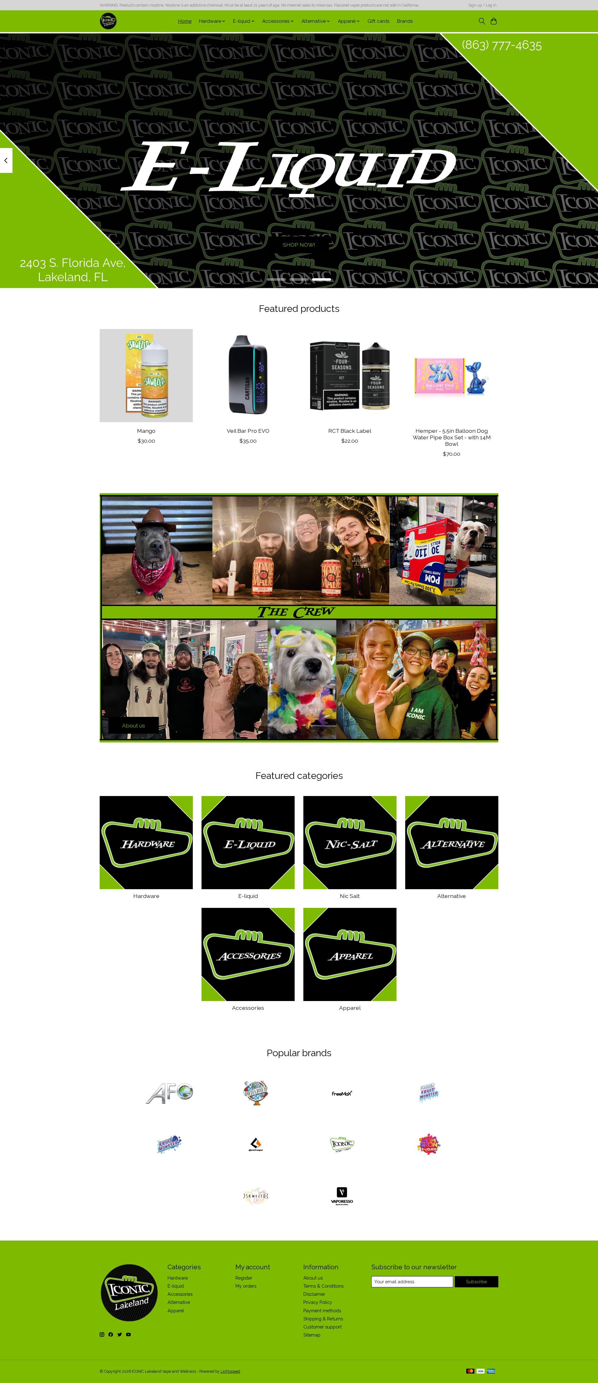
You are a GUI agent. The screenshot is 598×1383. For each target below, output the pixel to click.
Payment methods (322, 1310)
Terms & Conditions (323, 1286)
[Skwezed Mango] (146, 375)
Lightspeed (230, 1371)
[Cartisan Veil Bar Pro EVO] (248, 375)
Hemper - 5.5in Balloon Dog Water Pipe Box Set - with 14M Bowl (452, 437)
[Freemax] (342, 1093)
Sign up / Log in (482, 5)
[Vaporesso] (342, 1196)
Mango (146, 430)
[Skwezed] (256, 1196)
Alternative (451, 896)
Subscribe (476, 1281)
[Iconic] (342, 1145)
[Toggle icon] (481, 21)
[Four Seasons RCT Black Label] (349, 375)
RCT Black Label (349, 430)
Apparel (350, 1007)
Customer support (322, 1326)
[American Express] (491, 1372)
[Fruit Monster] (169, 1145)
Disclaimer (314, 1294)
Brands (405, 21)
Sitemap (311, 1335)
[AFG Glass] (169, 1093)
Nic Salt (350, 896)
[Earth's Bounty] (256, 1093)
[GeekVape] (256, 1145)
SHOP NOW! (299, 244)
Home (185, 21)
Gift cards (379, 21)
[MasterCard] (470, 1372)
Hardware (146, 896)
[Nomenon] (428, 1145)
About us (313, 1277)
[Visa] (481, 1372)
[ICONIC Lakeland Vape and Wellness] (108, 21)
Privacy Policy (317, 1302)
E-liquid (248, 896)
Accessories (248, 1007)
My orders (245, 1286)
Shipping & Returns (323, 1318)
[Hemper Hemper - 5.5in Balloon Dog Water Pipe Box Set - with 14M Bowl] (451, 375)
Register (243, 1277)
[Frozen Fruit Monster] (428, 1093)
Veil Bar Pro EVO (248, 430)
